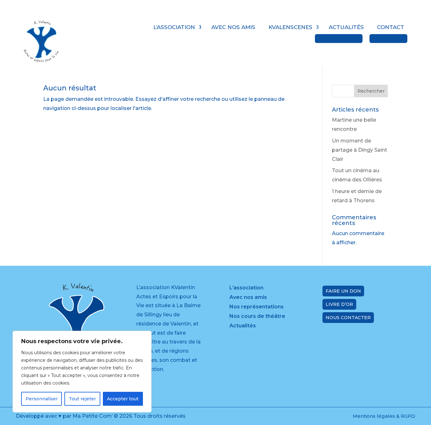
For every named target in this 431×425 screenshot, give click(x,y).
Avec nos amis (233, 27)
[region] (82, 371)
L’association (174, 27)
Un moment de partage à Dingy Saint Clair (359, 150)
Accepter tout (123, 399)
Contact (390, 27)
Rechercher (371, 91)
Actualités (346, 27)
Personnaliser (42, 399)
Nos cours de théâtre (257, 316)
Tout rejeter (82, 399)
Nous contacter (348, 317)
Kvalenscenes (290, 27)
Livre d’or (388, 38)
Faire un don (338, 38)
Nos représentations (256, 307)
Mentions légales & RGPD (384, 416)
